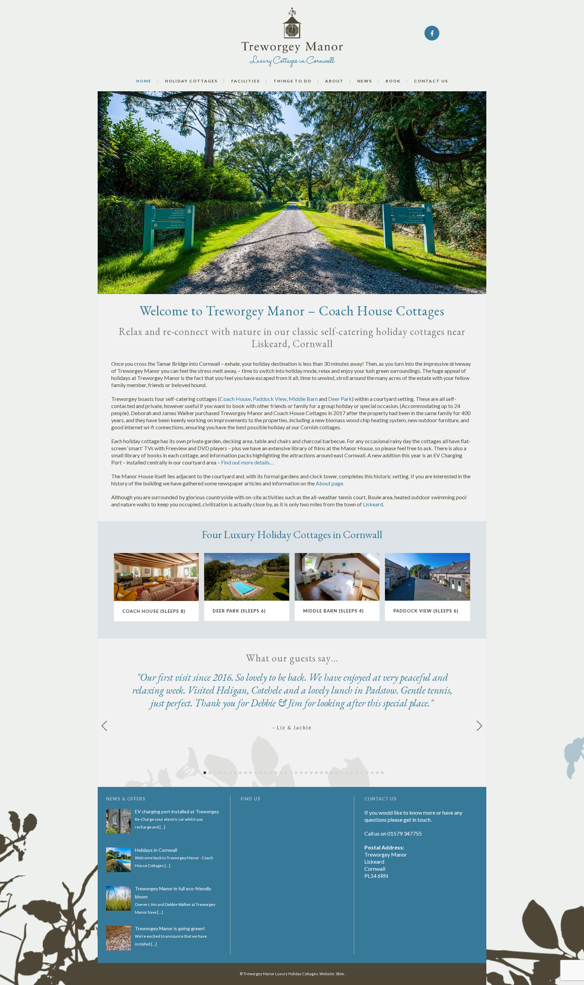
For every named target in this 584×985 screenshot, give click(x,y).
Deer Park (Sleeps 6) (239, 611)
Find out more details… (247, 462)
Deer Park (340, 398)
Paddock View (270, 398)
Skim (340, 973)
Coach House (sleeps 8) (153, 611)
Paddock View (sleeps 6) (425, 611)
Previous (104, 725)
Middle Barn (303, 398)
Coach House (235, 398)
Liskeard (373, 504)
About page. (330, 483)
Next (479, 725)
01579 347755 (404, 833)
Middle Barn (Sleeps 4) (333, 611)
